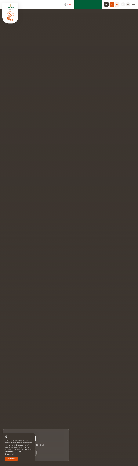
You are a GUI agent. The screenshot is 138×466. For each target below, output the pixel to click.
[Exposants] (117, 4)
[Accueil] (123, 4)
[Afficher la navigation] (133, 4)
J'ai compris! (11, 459)
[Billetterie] (112, 4)
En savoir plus (10, 454)
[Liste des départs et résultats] (106, 4)
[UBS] (67, 4)
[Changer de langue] (128, 4)
